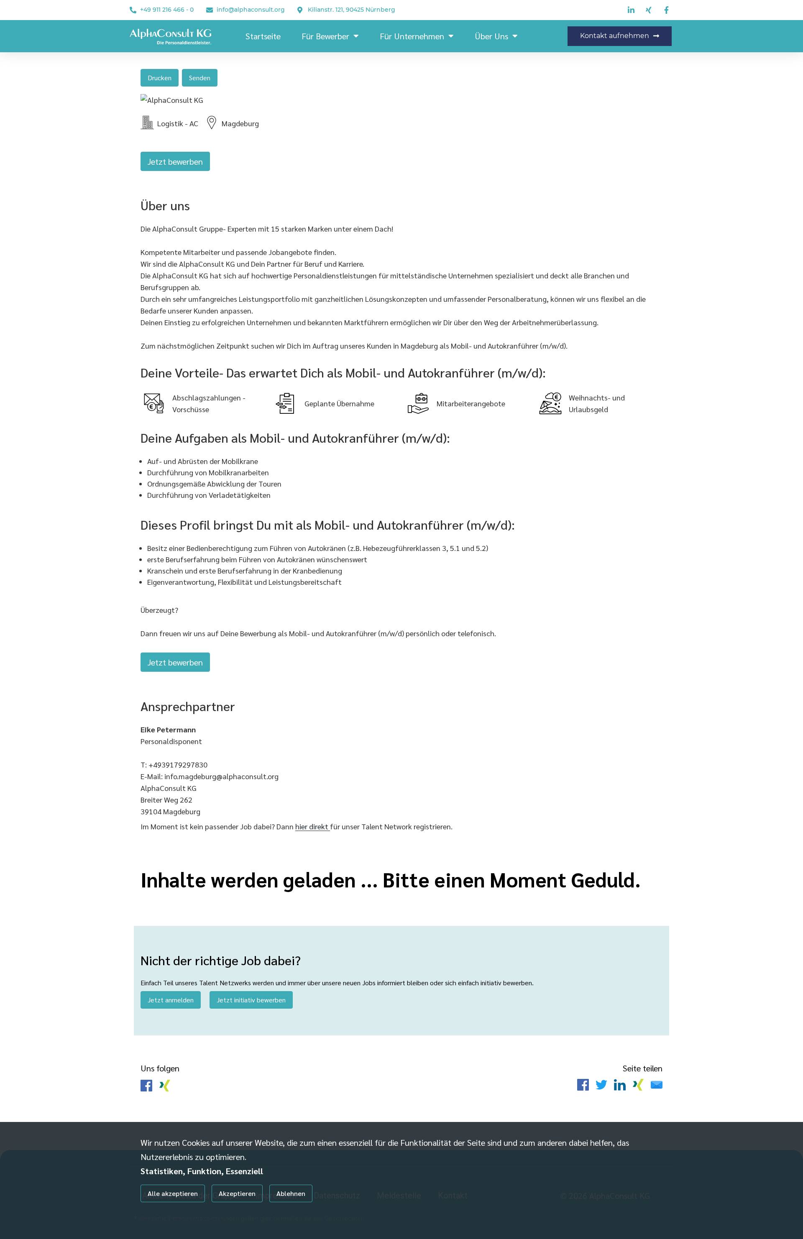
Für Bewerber (325, 36)
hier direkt (312, 826)
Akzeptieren (237, 1193)
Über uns (491, 36)
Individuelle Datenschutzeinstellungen (183, 1219)
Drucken (159, 77)
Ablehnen (290, 1193)
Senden (199, 77)
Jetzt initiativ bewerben (251, 999)
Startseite (263, 36)
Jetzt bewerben (175, 161)
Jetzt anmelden (171, 999)
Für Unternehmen (412, 36)
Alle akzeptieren (173, 1193)
